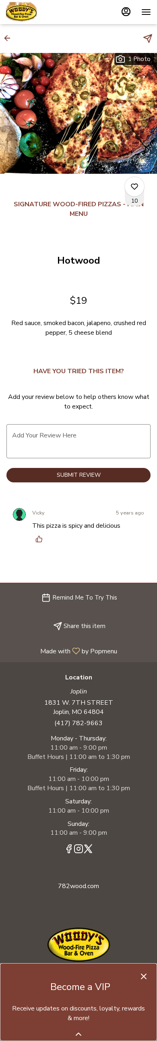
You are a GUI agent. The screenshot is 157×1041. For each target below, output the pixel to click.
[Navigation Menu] (146, 12)
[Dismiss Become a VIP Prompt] (143, 976)
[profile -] (126, 11)
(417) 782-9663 (78, 723)
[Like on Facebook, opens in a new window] (69, 850)
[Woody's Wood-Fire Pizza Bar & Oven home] (42, 12)
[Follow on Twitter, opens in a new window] (88, 850)
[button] (9, 38)
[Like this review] (41, 539)
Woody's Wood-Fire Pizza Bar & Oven (78, 945)
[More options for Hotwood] (134, 186)
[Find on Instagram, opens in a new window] (78, 850)
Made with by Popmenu (61, 650)
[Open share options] (147, 38)
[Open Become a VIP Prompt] (78, 1034)
